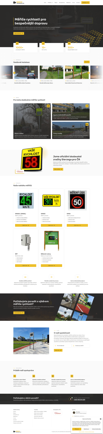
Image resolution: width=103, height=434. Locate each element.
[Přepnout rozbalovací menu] (52, 2)
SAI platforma (62, 2)
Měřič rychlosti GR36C (38, 413)
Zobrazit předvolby (96, 429)
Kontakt (78, 2)
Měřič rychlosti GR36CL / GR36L (40, 411)
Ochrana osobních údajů (89, 431)
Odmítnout (86, 429)
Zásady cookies (81, 431)
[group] (26, 75)
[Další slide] (89, 73)
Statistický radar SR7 (38, 416)
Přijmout (77, 429)
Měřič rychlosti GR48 (38, 414)
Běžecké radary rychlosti (39, 418)
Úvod (45, 2)
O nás (73, 2)
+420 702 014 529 (79, 399)
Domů (14, 411)
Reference (68, 2)
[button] (100, 419)
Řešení (56, 2)
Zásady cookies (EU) (17, 423)
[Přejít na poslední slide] (14, 73)
